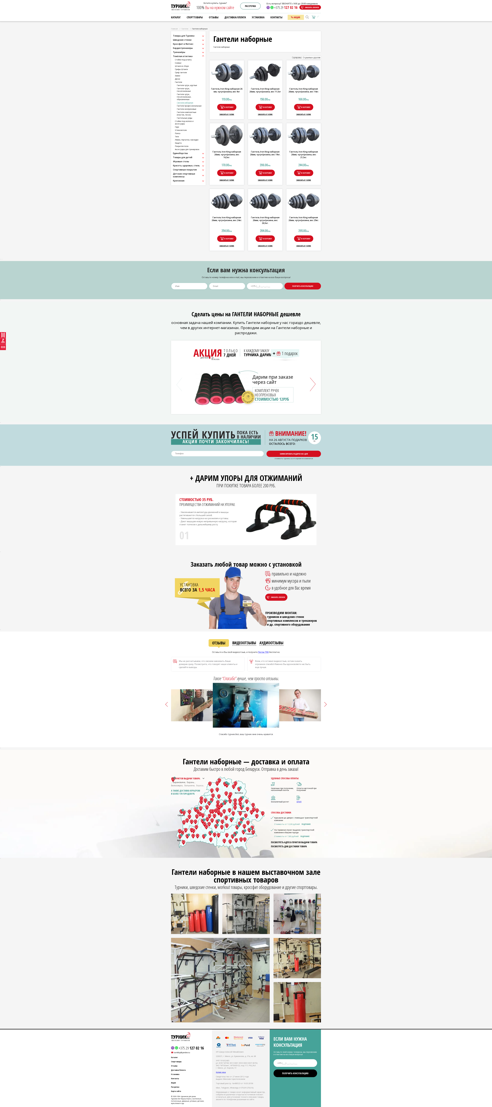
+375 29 (286, 7)
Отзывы (218, 643)
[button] (313, 384)
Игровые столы (181, 161)
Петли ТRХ (263, 652)
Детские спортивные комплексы (184, 175)
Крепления (178, 180)
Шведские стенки (182, 39)
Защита (178, 143)
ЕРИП (299, 801)
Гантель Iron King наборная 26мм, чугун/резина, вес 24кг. (227, 219)
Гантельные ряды (184, 118)
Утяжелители (181, 130)
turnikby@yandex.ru (182, 1052)
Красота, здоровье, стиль (186, 165)
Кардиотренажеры (183, 48)
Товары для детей (182, 157)
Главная (174, 29)
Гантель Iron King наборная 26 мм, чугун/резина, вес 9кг (226, 90)
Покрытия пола (181, 146)
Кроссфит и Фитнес (183, 44)
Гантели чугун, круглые (187, 85)
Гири (177, 127)
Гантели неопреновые (186, 109)
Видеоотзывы (244, 642)
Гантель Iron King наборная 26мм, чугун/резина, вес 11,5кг (265, 90)
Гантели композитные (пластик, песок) (186, 113)
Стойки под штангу (183, 59)
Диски (177, 79)
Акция (173, 1083)
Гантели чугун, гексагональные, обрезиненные (184, 97)
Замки (177, 75)
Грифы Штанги (181, 69)
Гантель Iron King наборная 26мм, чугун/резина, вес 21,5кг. (303, 154)
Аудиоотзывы (271, 642)
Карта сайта (176, 1091)
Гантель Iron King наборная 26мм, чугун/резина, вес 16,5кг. (227, 154)
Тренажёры (179, 52)
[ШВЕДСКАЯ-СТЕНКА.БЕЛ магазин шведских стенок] (3, 335)
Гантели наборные (185, 102)
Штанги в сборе (182, 66)
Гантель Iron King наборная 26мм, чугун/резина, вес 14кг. (304, 90)
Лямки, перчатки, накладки (186, 140)
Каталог (176, 17)
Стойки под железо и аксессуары (184, 122)
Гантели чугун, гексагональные (184, 89)
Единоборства (180, 153)
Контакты (175, 1078)
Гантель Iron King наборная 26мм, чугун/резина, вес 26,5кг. (265, 220)
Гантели (185, 29)
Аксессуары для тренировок (187, 149)
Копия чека (221, 1072)
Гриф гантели (181, 72)
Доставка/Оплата (178, 1070)
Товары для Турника (183, 35)
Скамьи (178, 63)
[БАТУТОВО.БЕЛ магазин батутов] (3, 341)
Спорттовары (195, 17)
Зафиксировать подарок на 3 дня (294, 454)
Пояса (177, 133)
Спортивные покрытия (185, 169)
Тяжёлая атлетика (182, 56)
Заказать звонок (312, 7)
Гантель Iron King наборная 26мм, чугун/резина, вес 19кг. (265, 153)
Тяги (177, 136)
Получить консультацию (302, 286)
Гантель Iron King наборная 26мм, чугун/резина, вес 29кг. (304, 219)
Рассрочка (250, 6)
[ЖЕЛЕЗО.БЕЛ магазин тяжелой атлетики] (3, 347)
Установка (175, 1074)
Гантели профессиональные (189, 106)
